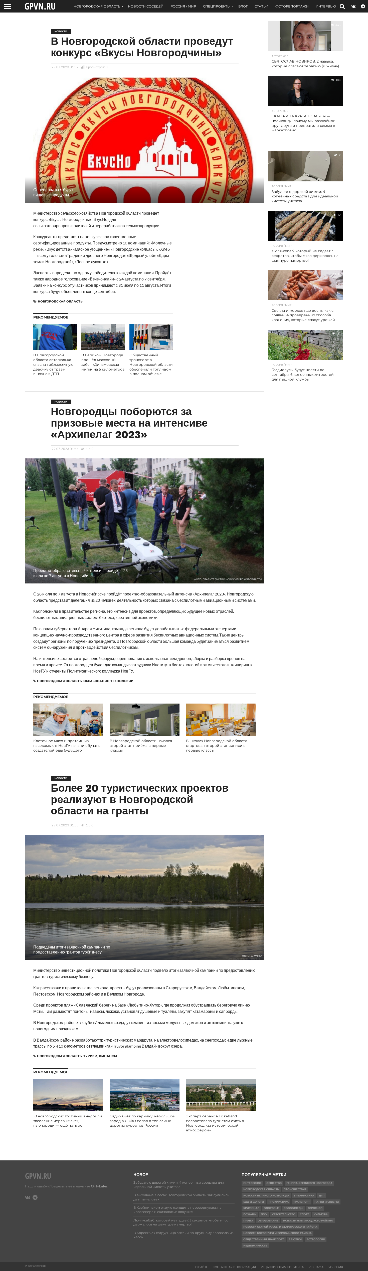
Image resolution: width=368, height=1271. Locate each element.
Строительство (283, 1214)
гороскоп (315, 1208)
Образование (96, 681)
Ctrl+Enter (99, 1186)
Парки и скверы (326, 1201)
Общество (274, 1183)
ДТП (321, 1195)
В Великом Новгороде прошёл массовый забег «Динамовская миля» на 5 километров (103, 362)
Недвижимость (255, 1245)
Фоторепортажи (292, 6)
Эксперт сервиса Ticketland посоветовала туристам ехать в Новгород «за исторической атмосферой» (215, 1123)
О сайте (201, 1267)
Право (248, 1220)
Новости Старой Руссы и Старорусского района (280, 1226)
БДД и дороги (253, 1201)
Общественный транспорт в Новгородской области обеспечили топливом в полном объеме (151, 364)
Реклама (316, 1267)
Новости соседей (145, 6)
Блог (243, 6)
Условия (335, 1267)
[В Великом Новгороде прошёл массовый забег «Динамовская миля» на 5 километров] (103, 348)
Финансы (108, 1056)
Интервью (326, 6)
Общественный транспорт (263, 1239)
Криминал (251, 1208)
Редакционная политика (282, 1267)
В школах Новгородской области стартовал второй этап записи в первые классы (216, 745)
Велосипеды (293, 1208)
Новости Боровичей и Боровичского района (277, 1233)
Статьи (261, 6)
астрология (315, 1239)
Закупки (295, 1239)
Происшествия (295, 1189)
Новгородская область (97, 6)
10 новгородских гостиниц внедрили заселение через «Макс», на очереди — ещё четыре (67, 1121)
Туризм (90, 1056)
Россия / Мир (183, 6)
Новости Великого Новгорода (266, 1195)
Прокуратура (279, 1201)
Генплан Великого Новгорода (309, 1183)
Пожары (249, 1214)
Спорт (304, 1214)
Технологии (121, 681)
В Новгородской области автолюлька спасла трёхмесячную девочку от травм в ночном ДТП (53, 364)
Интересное (252, 1183)
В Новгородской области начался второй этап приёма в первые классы (141, 745)
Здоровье (271, 1208)
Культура (321, 1214)
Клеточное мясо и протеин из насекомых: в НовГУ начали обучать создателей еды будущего (66, 745)
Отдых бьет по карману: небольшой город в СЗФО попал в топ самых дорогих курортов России (142, 1121)
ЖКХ (264, 1214)
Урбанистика (304, 1195)
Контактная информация (234, 1267)
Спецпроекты (217, 6)
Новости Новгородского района (308, 1220)
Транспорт (301, 1201)
